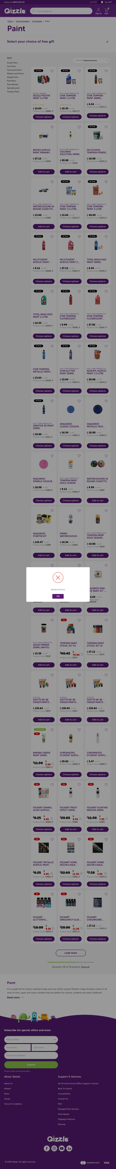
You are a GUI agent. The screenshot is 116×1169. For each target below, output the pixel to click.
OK (58, 596)
